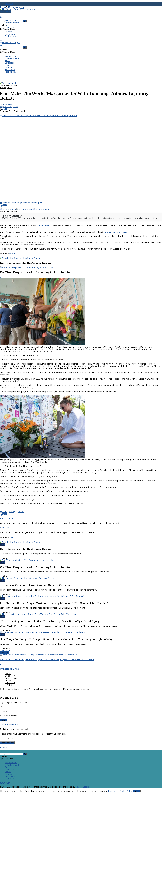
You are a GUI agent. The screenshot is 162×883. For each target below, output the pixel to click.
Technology (10, 36)
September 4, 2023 (9, 107)
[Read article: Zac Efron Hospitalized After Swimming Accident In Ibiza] (81, 267)
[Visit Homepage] (17, 9)
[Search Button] (25, 21)
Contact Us (10, 683)
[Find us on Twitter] (6, 7)
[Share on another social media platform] (1, 207)
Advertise (6, 11)
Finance (8, 32)
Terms (8, 680)
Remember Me (10, 716)
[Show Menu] (1, 40)
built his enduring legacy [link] (115, 232)
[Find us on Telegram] (9, 7)
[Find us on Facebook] (1, 7)
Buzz (7, 25)
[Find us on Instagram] (3, 7)
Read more (5, 558)
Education (10, 27)
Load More (5, 650)
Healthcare (10, 34)
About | (9, 4)
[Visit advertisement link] (8, 83)
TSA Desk (7, 104)
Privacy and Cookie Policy (120, 791)
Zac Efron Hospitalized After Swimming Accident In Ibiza (35, 272)
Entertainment (12, 23)
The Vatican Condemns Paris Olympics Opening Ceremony (36, 585)
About (8, 674)
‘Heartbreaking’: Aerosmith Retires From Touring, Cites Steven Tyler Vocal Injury (50, 621)
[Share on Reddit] (6, 205)
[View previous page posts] (0, 277)
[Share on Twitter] (42, 203)
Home (3, 87)
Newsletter (10, 685)
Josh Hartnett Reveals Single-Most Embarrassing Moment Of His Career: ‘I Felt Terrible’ (54, 603)
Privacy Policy (11, 678)
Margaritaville (43, 225)
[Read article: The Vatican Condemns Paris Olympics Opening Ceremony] (81, 578)
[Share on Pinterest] (2, 205)
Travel (8, 29)
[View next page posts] (1, 277)
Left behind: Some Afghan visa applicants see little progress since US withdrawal (47, 659)
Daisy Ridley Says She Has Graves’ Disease (25, 263)
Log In (4, 747)
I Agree (137, 791)
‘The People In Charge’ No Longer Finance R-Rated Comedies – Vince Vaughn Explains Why (56, 639)
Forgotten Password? (10, 724)
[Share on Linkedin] (1, 205)
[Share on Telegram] (4, 205)
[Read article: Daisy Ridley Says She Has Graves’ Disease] (81, 258)
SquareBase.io (82, 689)
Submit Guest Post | (14, 7)
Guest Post (10, 676)
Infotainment (11, 20)
